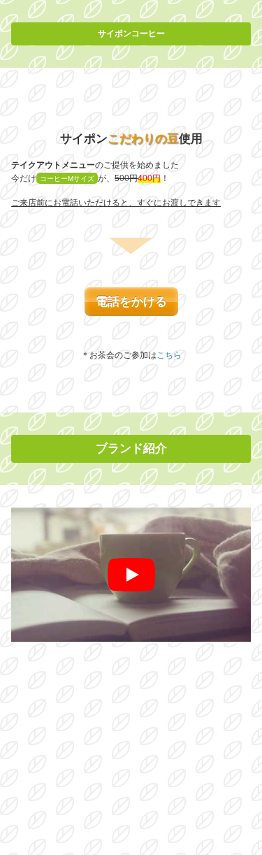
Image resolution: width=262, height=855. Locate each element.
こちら (169, 355)
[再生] (131, 574)
